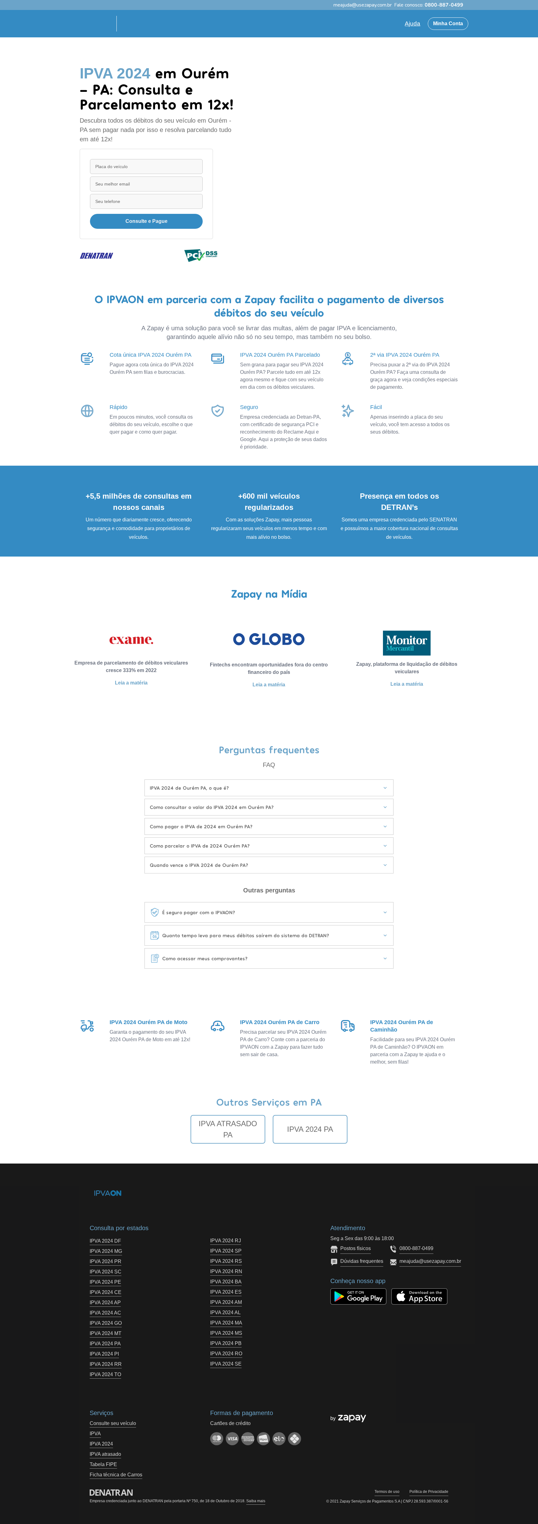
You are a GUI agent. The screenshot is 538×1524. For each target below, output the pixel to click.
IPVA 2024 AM (226, 1302)
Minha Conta (448, 23)
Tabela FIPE (103, 1464)
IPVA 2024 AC (105, 1312)
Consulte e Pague (146, 221)
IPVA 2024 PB (226, 1343)
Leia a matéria (131, 682)
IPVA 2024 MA (226, 1322)
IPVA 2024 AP (105, 1302)
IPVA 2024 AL (225, 1312)
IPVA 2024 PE (105, 1282)
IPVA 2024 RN (226, 1271)
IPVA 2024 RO (226, 1353)
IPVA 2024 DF (105, 1241)
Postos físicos (355, 1248)
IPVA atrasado (105, 1454)
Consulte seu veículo (113, 1423)
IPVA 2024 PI (104, 1354)
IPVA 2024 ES (226, 1292)
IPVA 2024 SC (105, 1271)
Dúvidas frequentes (361, 1261)
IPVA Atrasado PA (228, 1129)
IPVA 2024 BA (226, 1281)
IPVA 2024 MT (105, 1333)
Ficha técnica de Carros (116, 1474)
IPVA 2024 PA (310, 1129)
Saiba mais (255, 1501)
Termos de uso (387, 1491)
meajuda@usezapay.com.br (430, 1261)
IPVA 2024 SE (226, 1363)
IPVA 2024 (101, 1443)
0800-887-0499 (416, 1248)
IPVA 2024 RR (106, 1364)
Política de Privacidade (428, 1491)
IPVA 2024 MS (226, 1333)
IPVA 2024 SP (226, 1251)
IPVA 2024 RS (226, 1261)
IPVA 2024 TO (105, 1374)
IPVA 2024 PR (105, 1261)
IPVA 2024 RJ (225, 1240)
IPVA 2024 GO (106, 1323)
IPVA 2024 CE (105, 1292)
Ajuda (412, 23)
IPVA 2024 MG (106, 1251)
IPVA (95, 1433)
